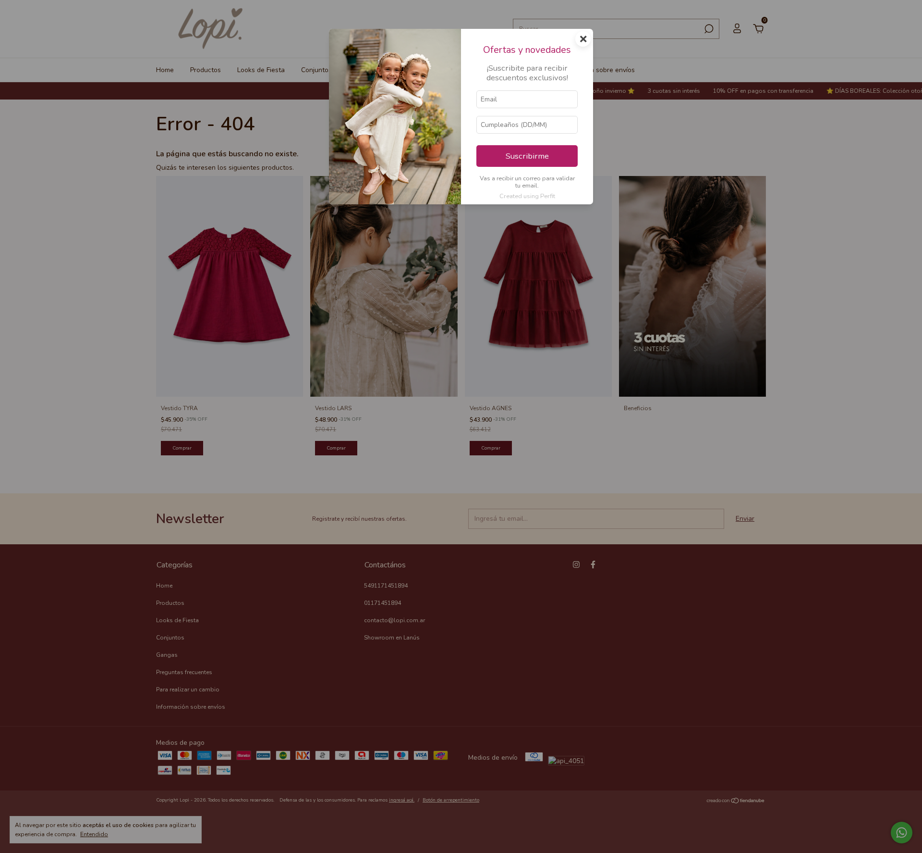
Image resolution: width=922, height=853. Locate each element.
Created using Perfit (527, 196)
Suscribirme (527, 156)
